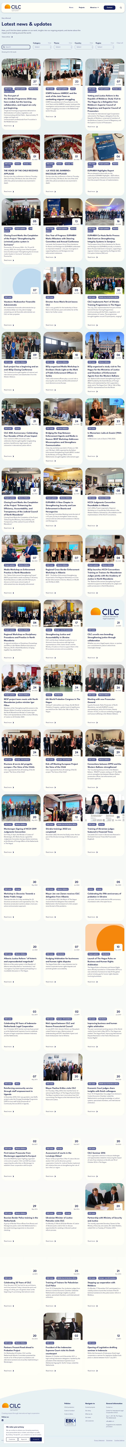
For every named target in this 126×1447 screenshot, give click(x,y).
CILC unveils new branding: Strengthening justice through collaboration (102, 637)
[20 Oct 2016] (104, 1132)
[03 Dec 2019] (21, 1002)
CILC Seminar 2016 (96, 1153)
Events (17, 163)
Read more (8, 126)
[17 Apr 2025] (21, 481)
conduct (71, 1410)
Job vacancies (89, 1421)
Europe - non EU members (63, 630)
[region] (24, 1433)
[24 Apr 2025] (62, 412)
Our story (88, 1410)
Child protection (69, 1407)
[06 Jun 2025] (104, 345)
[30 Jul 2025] (104, 280)
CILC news (8, 88)
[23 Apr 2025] (104, 412)
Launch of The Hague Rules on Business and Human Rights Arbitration (102, 962)
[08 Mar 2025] (104, 481)
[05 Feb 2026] (21, 212)
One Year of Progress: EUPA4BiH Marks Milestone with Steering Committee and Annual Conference (62, 239)
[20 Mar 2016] (62, 1196)
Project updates (20, 88)
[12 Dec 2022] (62, 807)
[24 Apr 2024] (62, 678)
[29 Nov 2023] (104, 743)
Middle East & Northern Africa (108, 297)
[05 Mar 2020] (104, 872)
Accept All (36, 1439)
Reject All (24, 1439)
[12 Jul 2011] (104, 1326)
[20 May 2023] (21, 807)
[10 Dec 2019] (104, 937)
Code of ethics (68, 1414)
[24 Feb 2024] (21, 743)
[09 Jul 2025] (21, 345)
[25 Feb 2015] (62, 1261)
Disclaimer (109, 1440)
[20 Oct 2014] (21, 1326)
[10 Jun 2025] (62, 345)
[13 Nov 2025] (62, 212)
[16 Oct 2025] (104, 212)
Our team (88, 1417)
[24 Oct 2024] (21, 678)
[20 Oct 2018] (104, 1067)
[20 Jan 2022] (62, 872)
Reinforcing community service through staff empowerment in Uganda (18, 1091)
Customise (12, 1439)
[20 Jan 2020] (21, 937)
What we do (88, 1414)
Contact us (109, 1407)
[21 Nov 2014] (104, 1261)
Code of (66, 1410)
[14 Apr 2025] (62, 481)
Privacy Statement (99, 1440)
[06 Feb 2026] (104, 147)
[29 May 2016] (21, 1196)
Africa (73, 88)
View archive (6, 37)
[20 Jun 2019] (104, 1002)
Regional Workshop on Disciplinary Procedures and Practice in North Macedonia (20, 637)
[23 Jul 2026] (62, 72)
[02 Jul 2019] (62, 1002)
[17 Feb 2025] (62, 613)
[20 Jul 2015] (21, 1261)
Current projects (90, 1407)
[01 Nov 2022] (104, 807)
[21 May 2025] (21, 412)
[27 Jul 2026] (21, 72)
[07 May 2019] (21, 1067)
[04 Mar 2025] (104, 548)
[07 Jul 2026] (104, 72)
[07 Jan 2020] (62, 937)
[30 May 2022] (21, 872)
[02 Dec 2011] (62, 1326)
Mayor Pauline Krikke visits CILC (61, 1088)
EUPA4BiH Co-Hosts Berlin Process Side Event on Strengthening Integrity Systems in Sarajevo (103, 239)
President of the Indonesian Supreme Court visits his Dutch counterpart (60, 1351)
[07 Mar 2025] (21, 548)
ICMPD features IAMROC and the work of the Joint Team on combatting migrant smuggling (61, 96)
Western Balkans (20, 362)
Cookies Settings (119, 1440)
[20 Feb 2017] (62, 1132)
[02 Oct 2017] (21, 1132)
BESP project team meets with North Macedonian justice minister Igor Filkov (21, 702)
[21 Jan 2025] (104, 613)
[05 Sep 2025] (62, 280)
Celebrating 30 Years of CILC (17, 1283)
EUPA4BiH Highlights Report (101, 171)
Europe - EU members (22, 759)
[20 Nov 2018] (62, 1067)
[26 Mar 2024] (104, 678)
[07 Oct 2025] (21, 280)
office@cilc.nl (110, 1421)
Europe (101, 824)
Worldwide (58, 694)
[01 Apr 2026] (21, 147)
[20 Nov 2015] (104, 1196)
